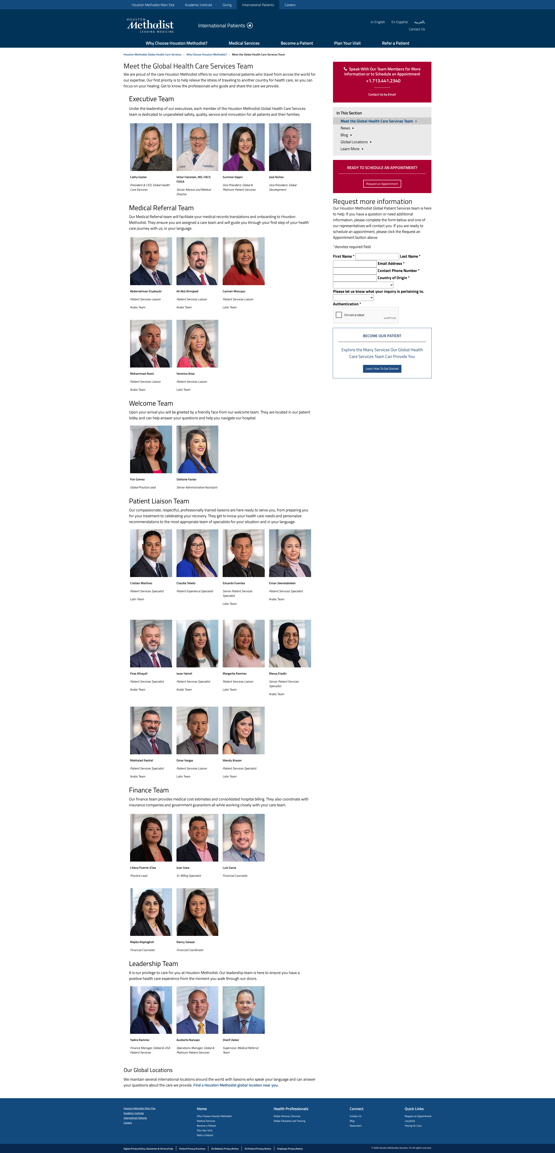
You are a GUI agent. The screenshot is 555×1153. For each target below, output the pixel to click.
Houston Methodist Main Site (153, 4)
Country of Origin (394, 278)
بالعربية (419, 21)
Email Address (391, 263)
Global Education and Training (289, 1121)
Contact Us (356, 1116)
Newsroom (356, 1126)
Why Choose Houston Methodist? (176, 43)
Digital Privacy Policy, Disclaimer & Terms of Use (148, 1148)
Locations (410, 1121)
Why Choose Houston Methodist (214, 1116)
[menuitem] (153, 4)
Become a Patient (297, 43)
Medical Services (244, 43)
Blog (352, 1121)
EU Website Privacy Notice (225, 1148)
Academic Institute (198, 4)
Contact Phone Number (399, 270)
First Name (343, 256)
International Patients (258, 4)
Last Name (410, 256)
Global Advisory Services (287, 1116)
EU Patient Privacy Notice (258, 1148)
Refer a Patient (395, 43)
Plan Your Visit (347, 43)
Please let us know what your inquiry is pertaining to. (378, 291)
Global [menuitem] (355, 142)
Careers (290, 4)
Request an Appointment (382, 183)
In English (378, 21)
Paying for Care (413, 1126)
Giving (227, 4)
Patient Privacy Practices (192, 1148)
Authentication (347, 304)
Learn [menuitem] (350, 149)
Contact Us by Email (382, 94)
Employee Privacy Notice (290, 1148)
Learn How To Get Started (382, 368)
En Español (400, 21)
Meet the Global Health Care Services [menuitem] (377, 121)
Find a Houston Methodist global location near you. (236, 1085)
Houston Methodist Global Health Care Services (152, 54)
